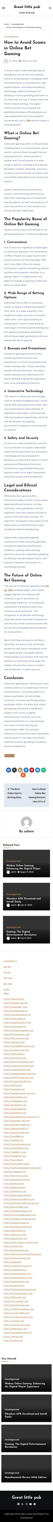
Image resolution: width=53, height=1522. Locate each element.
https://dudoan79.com (14, 1105)
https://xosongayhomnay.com (18, 1066)
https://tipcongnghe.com (16, 1305)
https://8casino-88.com (15, 1003)
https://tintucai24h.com (15, 1301)
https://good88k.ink (13, 1136)
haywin (7, 972)
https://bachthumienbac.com (18, 1062)
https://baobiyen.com (14, 1187)
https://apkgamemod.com (16, 1179)
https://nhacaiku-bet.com (16, 1120)
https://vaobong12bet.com (17, 1069)
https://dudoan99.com (14, 1113)
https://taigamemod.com (16, 1281)
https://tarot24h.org (13, 1285)
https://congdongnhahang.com (19, 1219)
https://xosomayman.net (16, 1050)
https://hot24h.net (13, 1246)
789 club (7, 978)
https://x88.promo (12, 1085)
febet (6, 993)
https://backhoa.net (13, 1183)
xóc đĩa (7, 966)
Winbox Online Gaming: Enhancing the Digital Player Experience (23, 868)
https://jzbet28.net (13, 1140)
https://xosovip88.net (14, 1018)
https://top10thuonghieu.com (18, 1309)
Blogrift (42, 1514)
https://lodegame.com (14, 1156)
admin (15, 61)
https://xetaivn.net (13, 1340)
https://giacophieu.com (15, 1238)
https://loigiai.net (12, 1262)
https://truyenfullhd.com (16, 1313)
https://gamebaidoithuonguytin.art (21, 1117)
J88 (28, 120)
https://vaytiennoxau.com (16, 1325)
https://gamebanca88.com (17, 1124)
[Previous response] (9, 755)
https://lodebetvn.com (14, 1152)
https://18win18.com (13, 999)
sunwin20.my (10, 961)
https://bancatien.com (14, 1058)
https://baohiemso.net (14, 1191)
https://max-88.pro (13, 1160)
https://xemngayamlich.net (17, 1332)
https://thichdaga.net (14, 1026)
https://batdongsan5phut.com (19, 1199)
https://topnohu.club (14, 1042)
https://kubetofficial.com (16, 1148)
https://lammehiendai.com (17, 1258)
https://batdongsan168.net (17, 1195)
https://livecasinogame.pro (17, 1144)
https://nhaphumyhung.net (17, 1266)
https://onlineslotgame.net (17, 1014)
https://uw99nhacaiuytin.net (18, 1077)
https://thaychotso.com (15, 1175)
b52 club (7, 983)
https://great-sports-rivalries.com (20, 1242)
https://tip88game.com (15, 1101)
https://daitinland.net (14, 1230)
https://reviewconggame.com (18, 1030)
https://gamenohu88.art (15, 1128)
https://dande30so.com (15, 1097)
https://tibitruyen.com (14, 1297)
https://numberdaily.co (15, 1270)
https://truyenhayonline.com (18, 1317)
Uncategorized (11, 37)
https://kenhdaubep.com (16, 1250)
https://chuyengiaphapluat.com (19, 1215)
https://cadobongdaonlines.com (19, 1073)
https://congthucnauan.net (17, 1226)
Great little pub (27, 7)
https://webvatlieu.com (15, 1328)
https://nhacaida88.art (15, 1109)
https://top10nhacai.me (15, 1011)
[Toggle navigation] (3, 8)
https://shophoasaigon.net (17, 1273)
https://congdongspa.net (16, 1222)
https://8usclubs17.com (15, 1007)
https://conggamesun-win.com (19, 1093)
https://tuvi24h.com (13, 1321)
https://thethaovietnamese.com (19, 1289)
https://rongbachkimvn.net (17, 1022)
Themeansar (26, 1517)
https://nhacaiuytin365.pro (17, 1081)
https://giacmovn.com (14, 1234)
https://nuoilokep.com (14, 1171)
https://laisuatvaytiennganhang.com (22, 1254)
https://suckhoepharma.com (17, 1277)
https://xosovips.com (14, 1089)
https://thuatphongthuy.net (17, 1293)
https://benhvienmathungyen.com (21, 1203)
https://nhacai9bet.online (16, 1164)
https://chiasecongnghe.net (17, 1211)
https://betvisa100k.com (15, 1207)
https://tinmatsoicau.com (16, 1034)
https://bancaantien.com (16, 1038)
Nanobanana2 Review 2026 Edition (25, 1477)
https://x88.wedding (14, 1054)
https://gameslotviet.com (16, 1132)
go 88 (6, 989)
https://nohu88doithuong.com (19, 1046)
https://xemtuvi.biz (13, 1336)
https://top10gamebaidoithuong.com (22, 1168)
